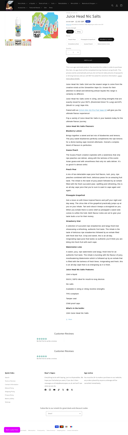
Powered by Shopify (21, 430)
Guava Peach (89, 44)
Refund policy (31, 430)
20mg (79, 32)
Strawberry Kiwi (74, 44)
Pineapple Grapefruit (89, 39)
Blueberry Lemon (106, 39)
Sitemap (7, 402)
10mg (70, 32)
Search (7, 377)
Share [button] (70, 319)
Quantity (68, 48)
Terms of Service (10, 381)
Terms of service (51, 430)
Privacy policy (41, 430)
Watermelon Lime (105, 44)
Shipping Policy (10, 391)
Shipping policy (61, 430)
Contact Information (11, 384)
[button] (22, 3)
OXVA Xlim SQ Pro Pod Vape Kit (93, 110)
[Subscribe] (80, 413)
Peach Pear (73, 39)
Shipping (68, 24)
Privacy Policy (9, 395)
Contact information (72, 430)
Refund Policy (9, 388)
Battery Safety (9, 398)
